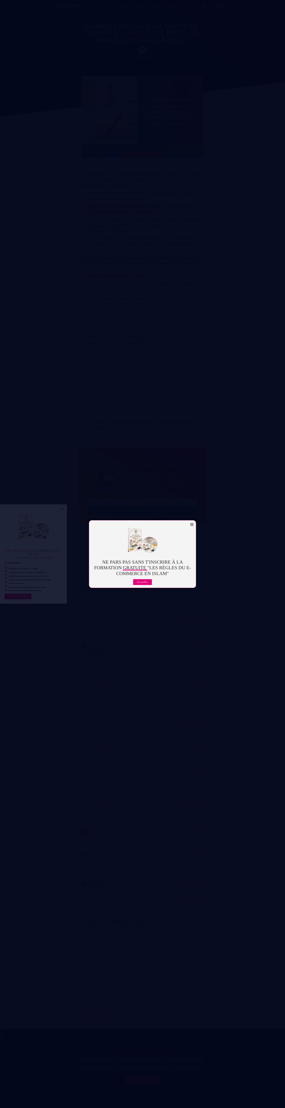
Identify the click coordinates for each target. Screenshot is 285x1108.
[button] (192, 524)
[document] (142, 554)
